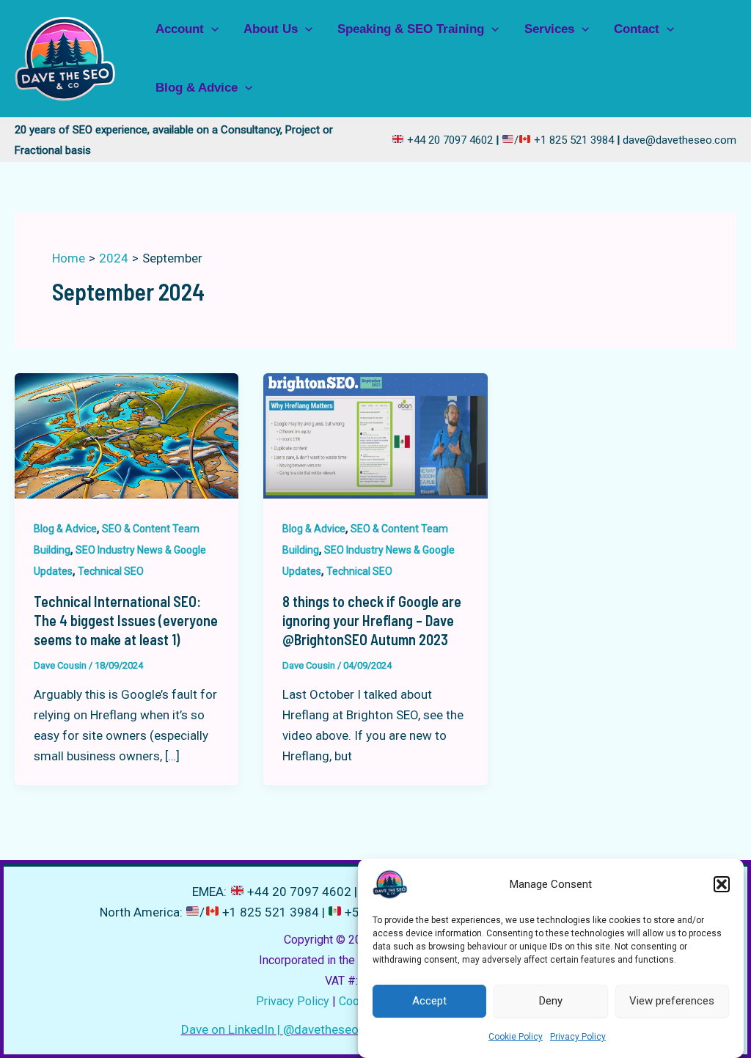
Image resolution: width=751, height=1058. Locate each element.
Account (179, 29)
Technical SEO (111, 571)
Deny (551, 1000)
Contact (636, 29)
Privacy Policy (578, 1037)
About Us (270, 29)
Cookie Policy (515, 1037)
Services (549, 29)
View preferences (671, 1000)
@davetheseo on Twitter (352, 1029)
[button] (721, 884)
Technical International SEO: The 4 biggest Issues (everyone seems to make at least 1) (126, 620)
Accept (429, 1000)
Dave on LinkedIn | (232, 1029)
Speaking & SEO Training (410, 29)
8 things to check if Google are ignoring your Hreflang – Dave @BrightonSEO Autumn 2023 (371, 620)
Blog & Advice (196, 88)
